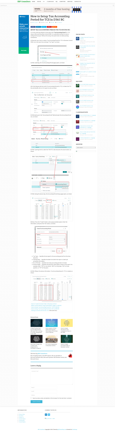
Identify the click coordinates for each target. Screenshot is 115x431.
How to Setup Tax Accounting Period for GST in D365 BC (45, 309)
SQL (57, 1)
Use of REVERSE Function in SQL (87, 89)
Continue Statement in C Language (87, 137)
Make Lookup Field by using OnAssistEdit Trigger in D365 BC (46, 305)
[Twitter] (49, 415)
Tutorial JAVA (21, 420)
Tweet (44, 26)
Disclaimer (21, 415)
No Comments (59, 22)
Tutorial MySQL (22, 422)
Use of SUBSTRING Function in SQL (87, 84)
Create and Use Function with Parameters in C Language (86, 126)
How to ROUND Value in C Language (88, 115)
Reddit (55, 26)
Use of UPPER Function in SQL (86, 105)
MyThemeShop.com (62, 429)
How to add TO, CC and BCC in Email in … (88, 72)
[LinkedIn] (46, 415)
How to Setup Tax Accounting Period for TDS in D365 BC (45, 307)
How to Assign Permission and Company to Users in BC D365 (66, 330)
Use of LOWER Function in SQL (86, 100)
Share (33, 26)
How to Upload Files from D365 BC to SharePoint (87, 46)
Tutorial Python (22, 418)
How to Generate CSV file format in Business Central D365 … (87, 55)
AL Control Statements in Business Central (51, 344)
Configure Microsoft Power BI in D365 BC (87, 38)
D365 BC (39, 1)
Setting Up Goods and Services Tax (40, 310)
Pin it (49, 26)
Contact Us (77, 1)
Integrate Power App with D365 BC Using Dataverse (87, 64)
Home (33, 1)
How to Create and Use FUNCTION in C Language (87, 132)
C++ (44, 1)
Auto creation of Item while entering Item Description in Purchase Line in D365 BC (52, 330)
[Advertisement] (86, 23)
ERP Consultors (24, 1)
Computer (62, 1)
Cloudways (74, 429)
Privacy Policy (22, 414)
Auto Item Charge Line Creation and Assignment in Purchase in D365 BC (36, 346)
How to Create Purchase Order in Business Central (43, 304)
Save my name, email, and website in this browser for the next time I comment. (52, 398)
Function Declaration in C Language (87, 120)
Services (69, 1)
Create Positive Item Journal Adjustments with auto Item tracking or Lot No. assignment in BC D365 (36, 331)
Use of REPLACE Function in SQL (87, 95)
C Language (50, 1)
